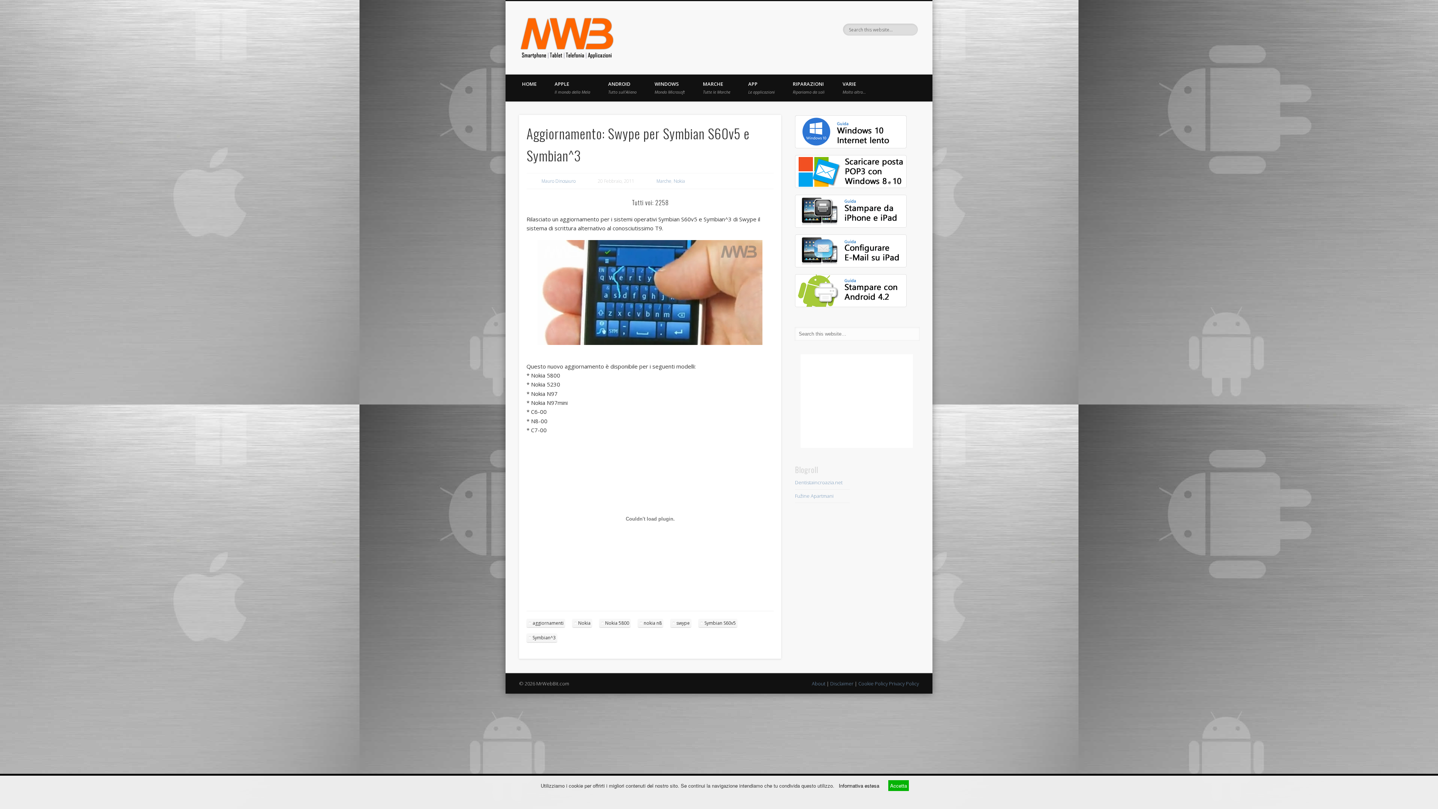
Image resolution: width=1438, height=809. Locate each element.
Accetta (898, 785)
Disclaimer (841, 683)
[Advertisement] (857, 401)
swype (683, 623)
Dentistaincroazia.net (819, 482)
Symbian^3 (544, 637)
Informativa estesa (859, 785)
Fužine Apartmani (814, 496)
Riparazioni (809, 88)
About (818, 683)
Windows (670, 88)
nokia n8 (653, 623)
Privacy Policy (904, 683)
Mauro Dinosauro (558, 181)
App (761, 88)
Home (529, 84)
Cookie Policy (873, 683)
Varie (854, 88)
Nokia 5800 (617, 623)
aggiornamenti (548, 623)
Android (622, 88)
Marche (716, 88)
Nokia (679, 181)
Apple (572, 88)
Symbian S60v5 (720, 623)
